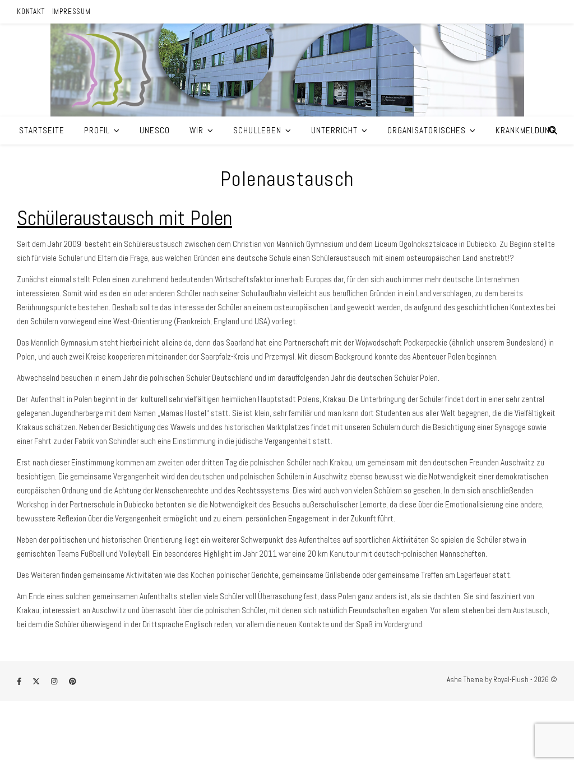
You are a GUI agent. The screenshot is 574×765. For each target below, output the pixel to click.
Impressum (71, 11)
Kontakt (31, 11)
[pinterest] (72, 681)
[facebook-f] (20, 681)
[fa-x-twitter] (37, 681)
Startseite (41, 130)
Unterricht (334, 130)
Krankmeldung (525, 130)
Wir (196, 130)
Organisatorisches (426, 130)
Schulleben (257, 130)
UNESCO (155, 130)
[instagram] (55, 681)
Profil (97, 130)
